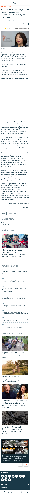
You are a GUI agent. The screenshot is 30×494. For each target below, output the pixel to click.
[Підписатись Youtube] (13, 476)
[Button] (12, 24)
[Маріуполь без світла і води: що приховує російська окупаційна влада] (15, 343)
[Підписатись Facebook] (2, 476)
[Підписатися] (9, 479)
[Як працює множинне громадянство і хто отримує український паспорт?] (15, 367)
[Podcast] (5, 479)
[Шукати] (27, 492)
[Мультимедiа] (16, 492)
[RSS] (2, 479)
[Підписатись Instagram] (16, 476)
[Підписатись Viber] (20, 476)
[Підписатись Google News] (5, 476)
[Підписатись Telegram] (23, 476)
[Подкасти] (21, 492)
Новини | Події (6, 6)
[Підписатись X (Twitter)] (9, 476)
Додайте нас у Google (7, 492)
